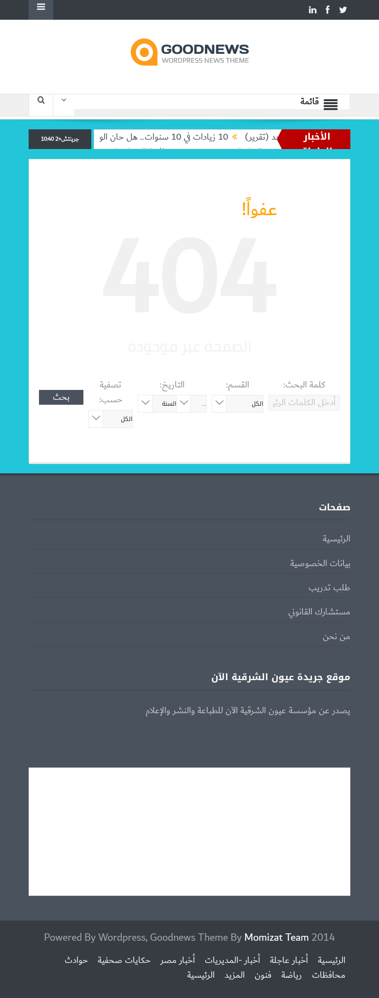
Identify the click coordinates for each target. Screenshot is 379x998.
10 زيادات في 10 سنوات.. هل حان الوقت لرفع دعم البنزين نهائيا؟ (127, 137)
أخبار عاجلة (289, 960)
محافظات (328, 975)
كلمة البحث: (304, 385)
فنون (263, 975)
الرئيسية (336, 539)
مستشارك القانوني (319, 612)
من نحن (336, 637)
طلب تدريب (329, 588)
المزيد (235, 975)
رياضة (291, 975)
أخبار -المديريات (232, 960)
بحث (61, 397)
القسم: (237, 385)
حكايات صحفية (124, 960)
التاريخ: (172, 385)
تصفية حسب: (110, 393)
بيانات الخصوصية (320, 564)
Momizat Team (276, 937)
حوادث (76, 960)
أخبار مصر (177, 960)
